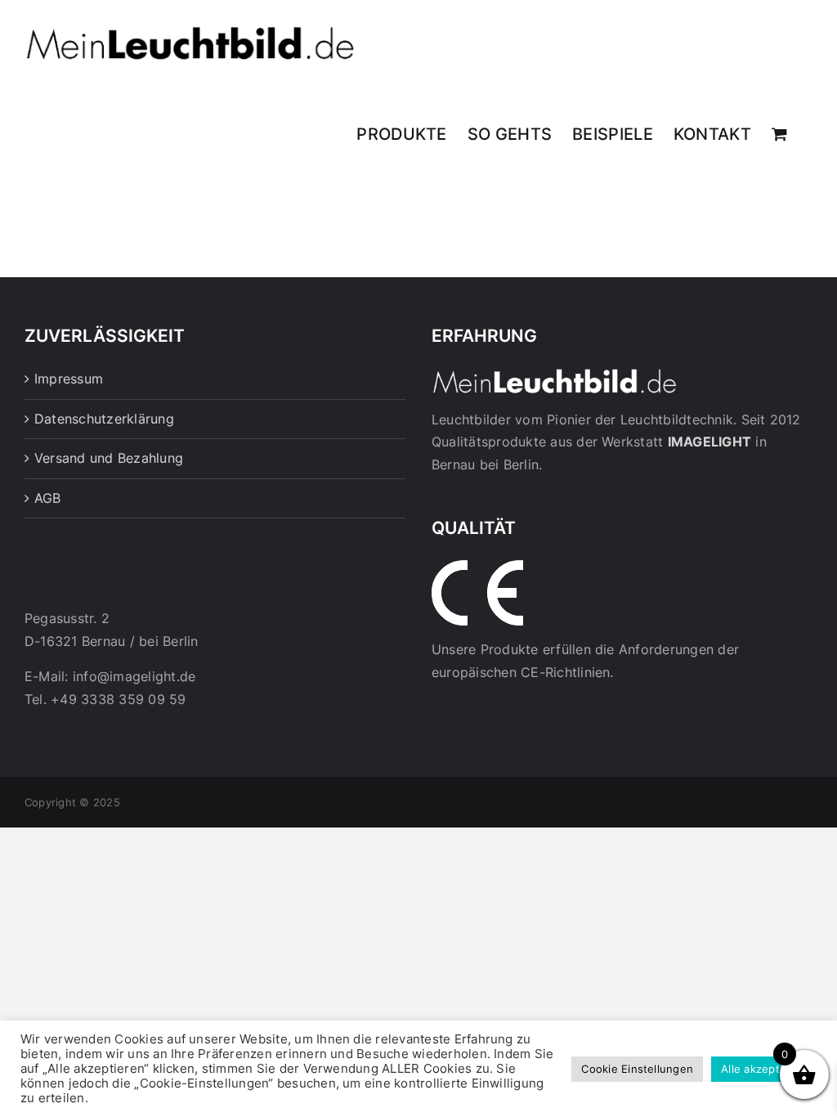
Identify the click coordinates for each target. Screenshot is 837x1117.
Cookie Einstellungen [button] (637, 1068)
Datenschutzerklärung (104, 418)
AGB (47, 498)
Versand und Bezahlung (108, 458)
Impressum (68, 378)
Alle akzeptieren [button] (764, 1068)
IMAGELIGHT (709, 441)
